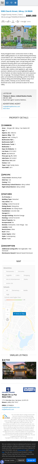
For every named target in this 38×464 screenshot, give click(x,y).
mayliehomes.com (8, 409)
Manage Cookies (9, 460)
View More (6, 108)
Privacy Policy (22, 450)
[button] (2, 462)
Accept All (31, 460)
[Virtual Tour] (16, 3)
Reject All (21, 460)
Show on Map (20, 314)
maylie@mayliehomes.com (11, 106)
